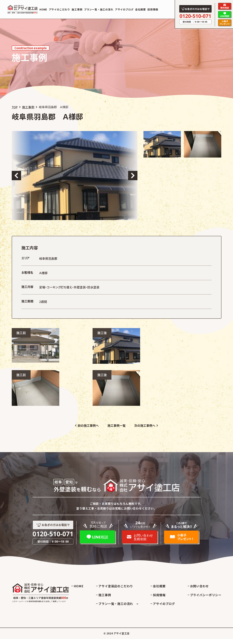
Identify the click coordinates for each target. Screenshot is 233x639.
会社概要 (140, 9)
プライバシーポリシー (205, 595)
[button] (16, 175)
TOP (15, 107)
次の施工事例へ (144, 425)
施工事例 (77, 9)
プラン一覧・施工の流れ (98, 9)
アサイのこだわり (59, 9)
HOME (43, 9)
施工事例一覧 (116, 425)
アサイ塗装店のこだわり (115, 586)
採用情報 (152, 9)
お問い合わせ (199, 586)
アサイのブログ (124, 9)
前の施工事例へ (88, 425)
